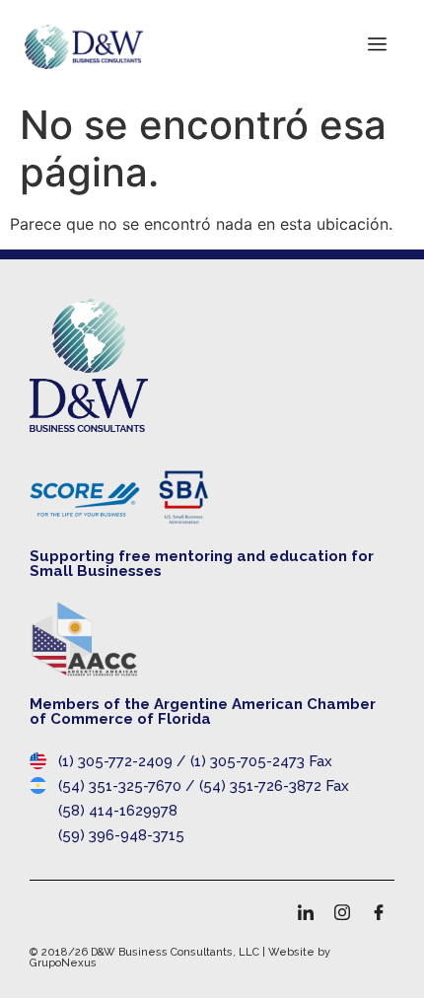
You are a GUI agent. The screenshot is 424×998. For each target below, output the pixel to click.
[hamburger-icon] (377, 47)
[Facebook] (378, 911)
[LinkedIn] (305, 911)
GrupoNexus (63, 963)
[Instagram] (342, 911)
